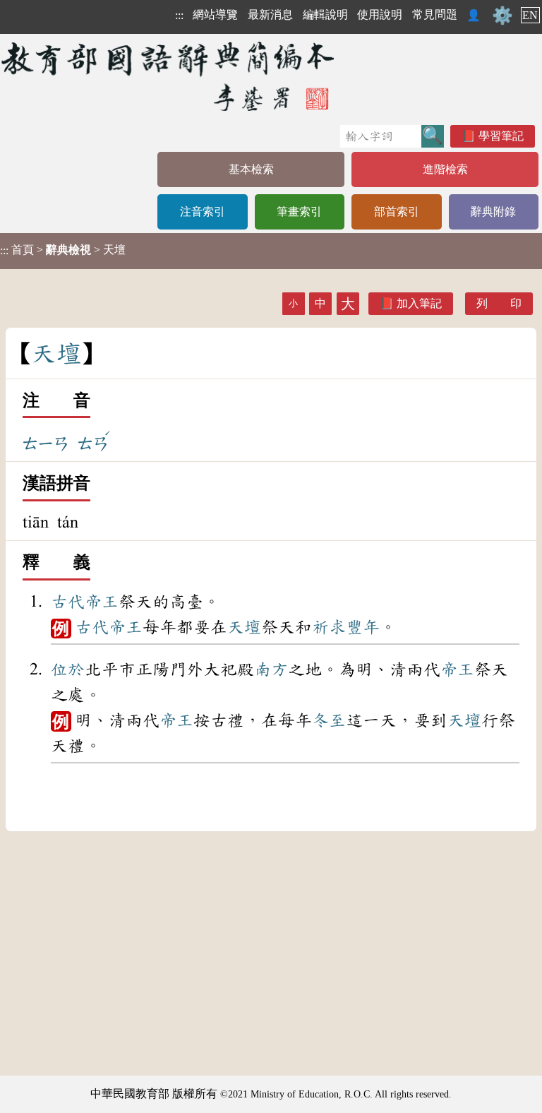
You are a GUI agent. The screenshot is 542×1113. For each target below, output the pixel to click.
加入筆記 (419, 303)
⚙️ (502, 15)
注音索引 (202, 212)
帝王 (102, 601)
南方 (271, 669)
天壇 (244, 627)
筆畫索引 (299, 212)
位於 (68, 669)
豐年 (363, 627)
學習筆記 (501, 136)
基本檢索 (251, 169)
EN (530, 15)
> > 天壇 (63, 250)
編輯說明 (325, 14)
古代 (68, 601)
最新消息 (270, 14)
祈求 (329, 627)
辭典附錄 (493, 212)
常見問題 (434, 14)
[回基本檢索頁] (169, 76)
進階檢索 (445, 169)
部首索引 (396, 212)
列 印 (499, 303)
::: (179, 15)
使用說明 (379, 14)
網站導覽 (215, 14)
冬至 (329, 720)
